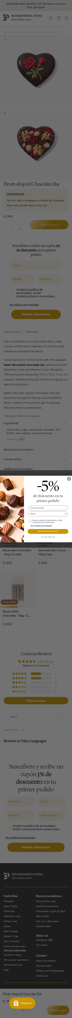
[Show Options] (65, 514)
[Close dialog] (69, 479)
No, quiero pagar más (48, 537)
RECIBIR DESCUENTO (48, 531)
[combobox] (47, 514)
